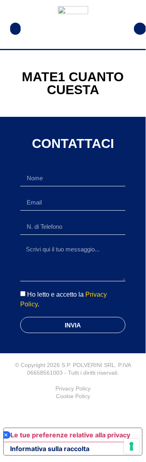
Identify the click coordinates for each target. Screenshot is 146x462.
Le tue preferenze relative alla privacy (70, 435)
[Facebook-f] (73, 412)
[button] (15, 29)
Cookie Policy (73, 396)
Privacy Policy (73, 388)
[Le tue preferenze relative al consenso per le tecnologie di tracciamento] (131, 446)
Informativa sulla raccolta (49, 449)
